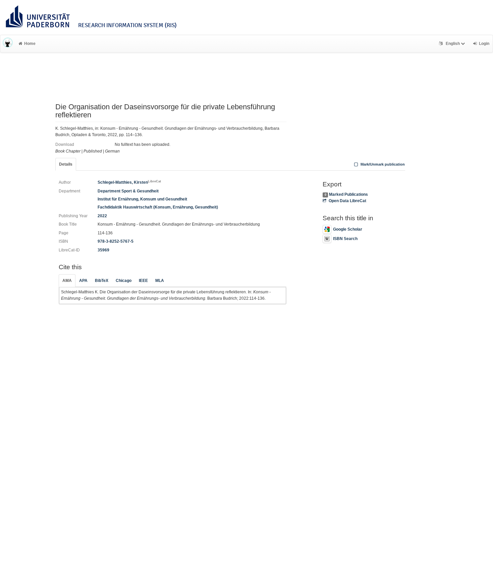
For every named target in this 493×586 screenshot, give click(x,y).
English (453, 43)
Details (65, 164)
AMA (67, 280)
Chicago (123, 280)
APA (83, 280)
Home (30, 43)
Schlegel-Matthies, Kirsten (129, 182)
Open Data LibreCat (347, 200)
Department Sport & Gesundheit (128, 191)
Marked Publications (348, 194)
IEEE (143, 280)
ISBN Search (345, 238)
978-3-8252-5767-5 (115, 241)
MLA (159, 280)
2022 (102, 216)
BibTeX (101, 280)
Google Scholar (347, 229)
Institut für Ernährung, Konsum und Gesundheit (142, 199)
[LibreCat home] (7, 43)
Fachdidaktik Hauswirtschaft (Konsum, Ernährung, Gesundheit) (158, 207)
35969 (103, 250)
